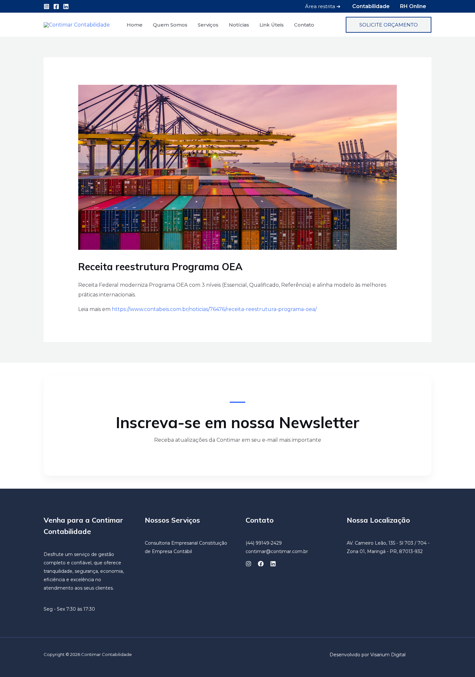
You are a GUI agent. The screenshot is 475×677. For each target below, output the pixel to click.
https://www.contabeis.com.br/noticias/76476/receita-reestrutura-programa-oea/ (214, 309)
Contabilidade (371, 6)
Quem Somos (170, 25)
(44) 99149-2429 (264, 543)
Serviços (208, 25)
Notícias (239, 25)
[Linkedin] (66, 6)
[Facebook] (56, 6)
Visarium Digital (388, 655)
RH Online (413, 6)
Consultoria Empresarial (171, 543)
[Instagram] (46, 6)
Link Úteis (271, 25)
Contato (304, 25)
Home (134, 25)
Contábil (183, 551)
